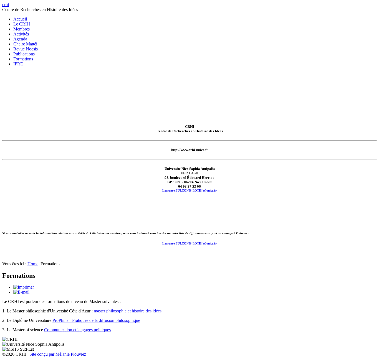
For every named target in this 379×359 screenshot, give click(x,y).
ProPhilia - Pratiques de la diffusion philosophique (96, 320)
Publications (24, 54)
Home (32, 263)
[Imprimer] (23, 287)
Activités (21, 34)
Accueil (20, 19)
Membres (21, 29)
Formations (23, 59)
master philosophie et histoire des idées (127, 311)
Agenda (20, 39)
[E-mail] (21, 292)
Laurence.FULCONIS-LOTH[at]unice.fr (189, 190)
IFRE (18, 64)
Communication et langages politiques (77, 329)
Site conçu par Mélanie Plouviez (57, 354)
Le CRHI (21, 24)
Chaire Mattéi (25, 44)
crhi (5, 4)
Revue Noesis (25, 49)
